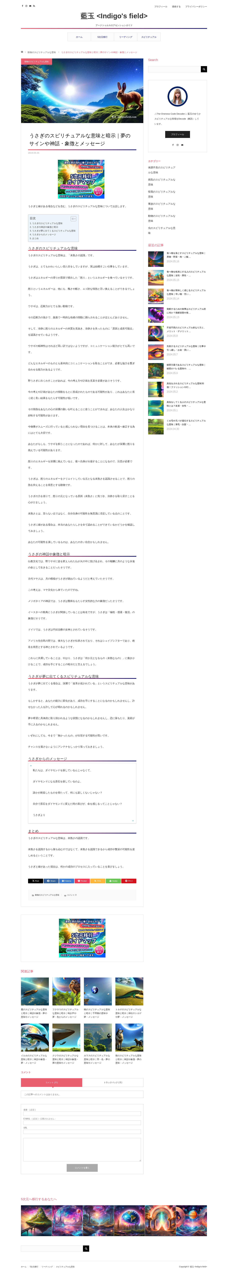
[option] (36, 1220)
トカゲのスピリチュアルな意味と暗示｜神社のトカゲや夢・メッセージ (128, 1013)
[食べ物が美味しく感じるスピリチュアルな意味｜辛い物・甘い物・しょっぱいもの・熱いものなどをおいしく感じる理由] (156, 296)
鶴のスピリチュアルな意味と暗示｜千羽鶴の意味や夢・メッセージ (97, 1013)
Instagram (27, 5)
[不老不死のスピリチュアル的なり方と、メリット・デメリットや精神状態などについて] (156, 333)
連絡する (176, 6)
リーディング (125, 37)
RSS (34, 5)
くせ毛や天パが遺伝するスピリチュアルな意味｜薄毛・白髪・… (186, 422)
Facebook (23, 5)
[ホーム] (22, 51)
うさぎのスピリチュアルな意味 (47, 223)
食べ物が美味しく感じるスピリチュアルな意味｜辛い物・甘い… (186, 292)
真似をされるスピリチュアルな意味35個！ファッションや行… (185, 385)
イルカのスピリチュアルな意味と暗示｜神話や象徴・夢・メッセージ (34, 1059)
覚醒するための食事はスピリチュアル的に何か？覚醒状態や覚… (186, 311)
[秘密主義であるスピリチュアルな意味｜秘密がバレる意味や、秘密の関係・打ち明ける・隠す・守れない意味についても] (156, 371)
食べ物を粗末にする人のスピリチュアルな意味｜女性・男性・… (186, 273)
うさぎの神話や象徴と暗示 (45, 227)
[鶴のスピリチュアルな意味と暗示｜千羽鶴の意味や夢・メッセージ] (98, 991)
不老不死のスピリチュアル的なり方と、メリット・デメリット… (186, 329)
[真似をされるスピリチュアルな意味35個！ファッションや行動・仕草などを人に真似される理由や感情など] (156, 389)
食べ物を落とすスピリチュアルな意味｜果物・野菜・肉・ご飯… (186, 255)
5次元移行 (102, 37)
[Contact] (182, 143)
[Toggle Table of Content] (72, 218)
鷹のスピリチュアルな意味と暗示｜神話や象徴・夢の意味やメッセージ (34, 1013)
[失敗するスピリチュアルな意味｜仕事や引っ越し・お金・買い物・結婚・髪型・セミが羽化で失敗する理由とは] (156, 352)
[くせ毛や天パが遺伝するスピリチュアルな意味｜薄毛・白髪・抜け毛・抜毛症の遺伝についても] (156, 426)
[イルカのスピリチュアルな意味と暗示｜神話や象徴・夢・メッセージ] (35, 1038)
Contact (31, 5)
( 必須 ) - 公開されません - (39, 1119)
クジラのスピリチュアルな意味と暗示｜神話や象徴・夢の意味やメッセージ (65, 1059)
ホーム (79, 37)
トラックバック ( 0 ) (113, 1082)
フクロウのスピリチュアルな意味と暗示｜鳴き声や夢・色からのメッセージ (65, 1013)
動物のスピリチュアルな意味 (42, 52)
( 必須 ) (29, 1110)
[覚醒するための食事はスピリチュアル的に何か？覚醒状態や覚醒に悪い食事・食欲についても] (156, 315)
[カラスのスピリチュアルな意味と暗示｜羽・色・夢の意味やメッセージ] (98, 1038)
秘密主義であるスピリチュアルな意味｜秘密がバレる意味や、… (186, 367)
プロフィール (160, 6)
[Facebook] (173, 143)
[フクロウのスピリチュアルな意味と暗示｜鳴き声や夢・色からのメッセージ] (66, 991)
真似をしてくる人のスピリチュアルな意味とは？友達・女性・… (186, 404)
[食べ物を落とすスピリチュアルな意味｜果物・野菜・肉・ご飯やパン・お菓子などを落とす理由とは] (156, 259)
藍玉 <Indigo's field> (114, 16)
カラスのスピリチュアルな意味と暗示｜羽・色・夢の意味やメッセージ (97, 1059)
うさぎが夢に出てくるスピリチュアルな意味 (54, 230)
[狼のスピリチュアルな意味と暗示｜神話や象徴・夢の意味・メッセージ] (129, 1038)
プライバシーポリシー (196, 6)
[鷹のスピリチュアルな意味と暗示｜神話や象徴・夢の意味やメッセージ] (35, 991)
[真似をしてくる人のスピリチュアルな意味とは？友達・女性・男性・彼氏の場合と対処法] (156, 408)
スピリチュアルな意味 (148, 38)
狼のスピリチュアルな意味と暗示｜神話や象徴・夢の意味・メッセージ (128, 1059)
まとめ (35, 238)
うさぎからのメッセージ (44, 234)
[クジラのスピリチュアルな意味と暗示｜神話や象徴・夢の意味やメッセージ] (66, 1038)
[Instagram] (177, 143)
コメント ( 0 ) (51, 1082)
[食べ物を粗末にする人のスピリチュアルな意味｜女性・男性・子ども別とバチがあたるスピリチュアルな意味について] (156, 277)
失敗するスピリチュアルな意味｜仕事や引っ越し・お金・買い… (186, 348)
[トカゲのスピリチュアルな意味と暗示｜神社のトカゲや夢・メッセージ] (129, 991)
